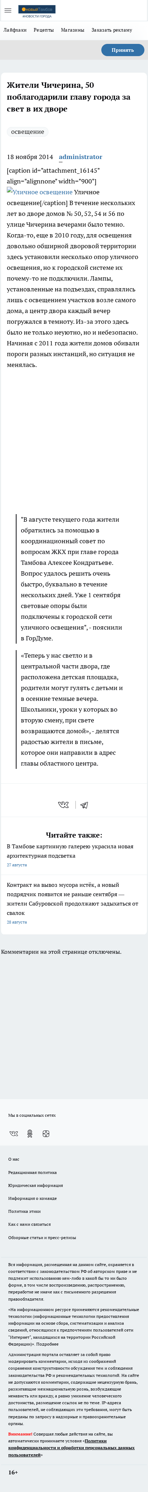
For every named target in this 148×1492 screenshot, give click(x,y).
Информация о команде (32, 1198)
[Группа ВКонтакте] (13, 1133)
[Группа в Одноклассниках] (29, 1133)
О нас (13, 1159)
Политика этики (24, 1211)
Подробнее (47, 1344)
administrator (80, 157)
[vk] (64, 805)
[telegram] (86, 805)
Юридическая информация (35, 1185)
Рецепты (44, 30)
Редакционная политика (32, 1172)
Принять (123, 50)
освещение (27, 131)
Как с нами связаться (29, 1224)
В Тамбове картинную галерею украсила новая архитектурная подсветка (70, 855)
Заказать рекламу (112, 30)
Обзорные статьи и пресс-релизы (42, 1237)
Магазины (72, 30)
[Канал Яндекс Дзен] (46, 1133)
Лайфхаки (15, 30)
